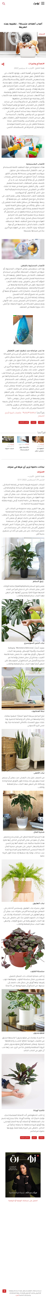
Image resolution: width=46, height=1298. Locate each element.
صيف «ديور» (9, 449)
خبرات (33, 422)
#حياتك (42, 444)
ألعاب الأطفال (24, 422)
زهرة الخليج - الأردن (36, 68)
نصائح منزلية (25, 1137)
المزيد (17, 1295)
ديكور (34, 1137)
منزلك (41, 1137)
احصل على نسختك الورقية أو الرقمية (23, 1201)
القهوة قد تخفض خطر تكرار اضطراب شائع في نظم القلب (39, 450)
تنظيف (41, 422)
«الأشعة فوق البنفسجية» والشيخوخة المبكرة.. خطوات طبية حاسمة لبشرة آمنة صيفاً (23, 449)
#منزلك (12, 444)
